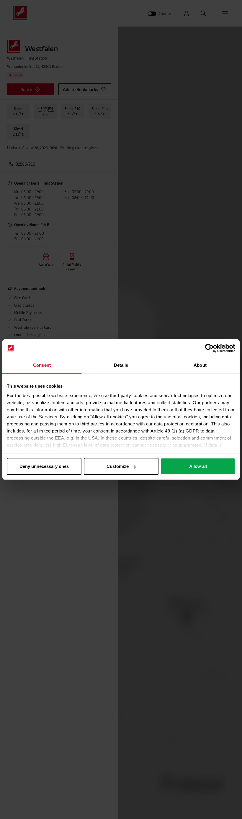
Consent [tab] (42, 365)
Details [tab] (121, 365)
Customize (118, 466)
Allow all (198, 466)
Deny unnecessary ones (44, 466)
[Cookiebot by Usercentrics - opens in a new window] (209, 348)
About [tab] (200, 365)
